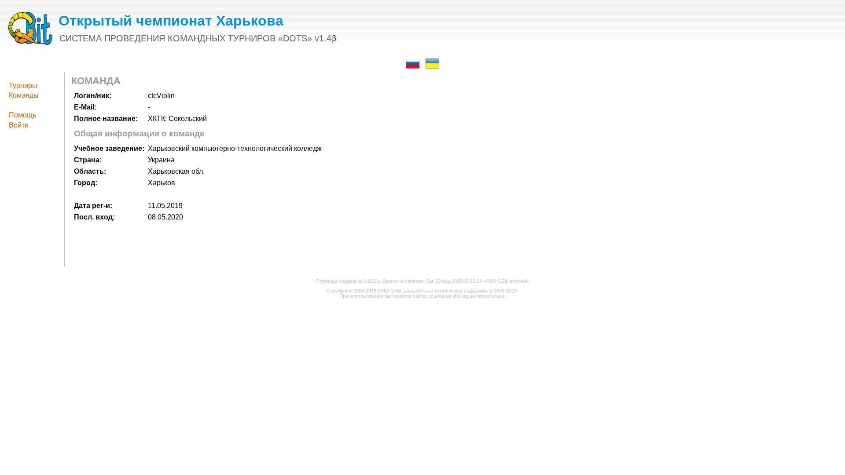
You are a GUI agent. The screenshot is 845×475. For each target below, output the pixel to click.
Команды (24, 95)
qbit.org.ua (463, 296)
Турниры (23, 85)
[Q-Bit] (30, 42)
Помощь (22, 115)
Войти (19, 125)
